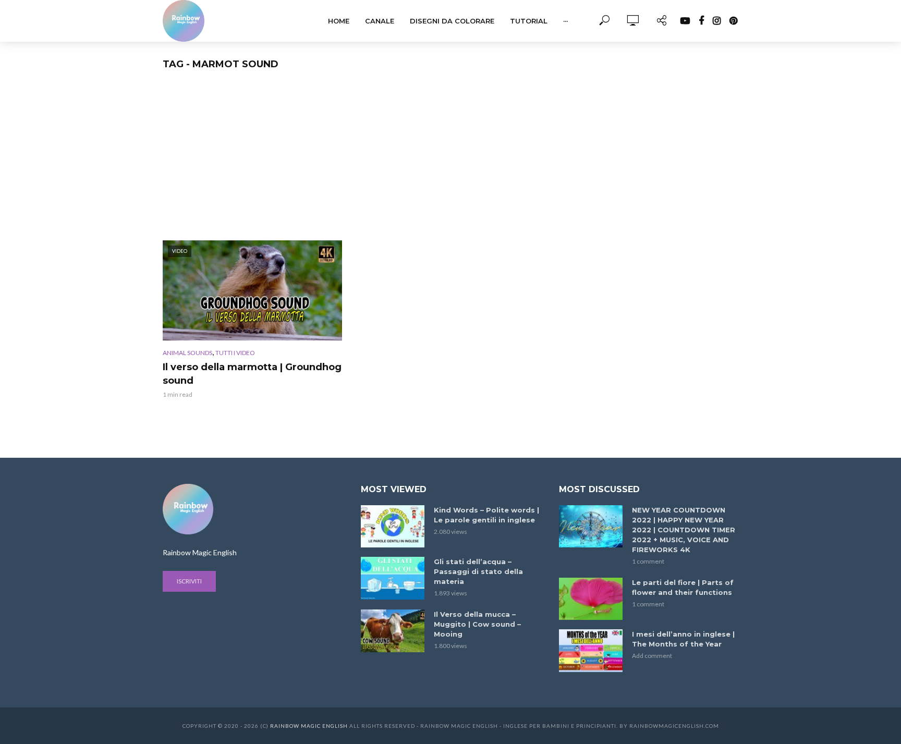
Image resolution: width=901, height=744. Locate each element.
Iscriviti (189, 581)
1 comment (648, 561)
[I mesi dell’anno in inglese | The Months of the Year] (591, 650)
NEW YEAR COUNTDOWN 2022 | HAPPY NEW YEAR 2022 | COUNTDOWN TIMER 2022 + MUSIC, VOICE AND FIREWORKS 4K (683, 530)
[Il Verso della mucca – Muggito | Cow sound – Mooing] (392, 630)
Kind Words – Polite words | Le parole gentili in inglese (486, 515)
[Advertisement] (450, 162)
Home (338, 21)
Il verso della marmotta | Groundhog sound (252, 373)
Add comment (652, 656)
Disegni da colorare (452, 21)
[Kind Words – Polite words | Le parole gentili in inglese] (392, 526)
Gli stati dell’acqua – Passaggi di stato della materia (478, 571)
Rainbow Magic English (309, 726)
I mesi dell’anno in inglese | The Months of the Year (683, 639)
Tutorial (528, 21)
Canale (379, 21)
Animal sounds (187, 353)
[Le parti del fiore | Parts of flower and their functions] (591, 599)
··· (565, 21)
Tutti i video (235, 353)
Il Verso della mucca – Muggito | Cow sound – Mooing (477, 624)
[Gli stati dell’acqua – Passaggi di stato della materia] (392, 578)
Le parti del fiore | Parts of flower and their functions (683, 587)
